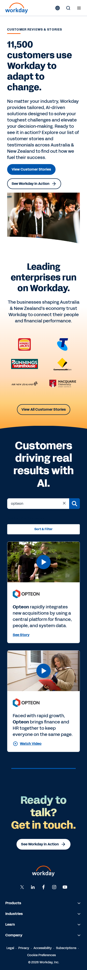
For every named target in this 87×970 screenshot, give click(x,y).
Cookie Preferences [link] (41, 955)
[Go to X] (22, 887)
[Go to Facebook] (43, 887)
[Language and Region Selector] (57, 8)
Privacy (23, 948)
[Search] (68, 8)
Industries (14, 913)
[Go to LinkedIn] (32, 887)
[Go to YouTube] (65, 887)
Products (13, 903)
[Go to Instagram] (54, 887)
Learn (10, 924)
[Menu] (79, 8)
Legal (10, 948)
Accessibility (42, 948)
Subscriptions (66, 948)
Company (13, 935)
